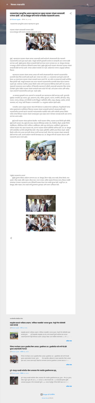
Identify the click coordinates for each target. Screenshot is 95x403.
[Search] (88, 5)
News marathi (18, 4)
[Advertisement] (86, 37)
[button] (70, 13)
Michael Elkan (45, 398)
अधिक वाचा (69, 341)
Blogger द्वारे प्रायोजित (49, 394)
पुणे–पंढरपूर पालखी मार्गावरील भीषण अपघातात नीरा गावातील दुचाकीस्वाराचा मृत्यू (33, 370)
